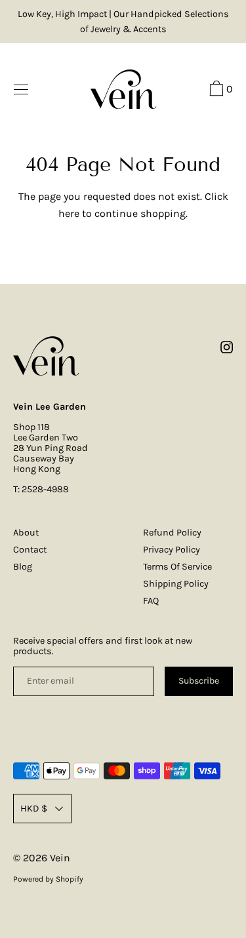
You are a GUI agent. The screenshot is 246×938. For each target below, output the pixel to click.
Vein (60, 857)
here (68, 213)
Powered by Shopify (48, 879)
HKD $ (33, 808)
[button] (219, 90)
